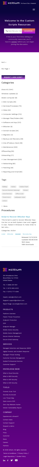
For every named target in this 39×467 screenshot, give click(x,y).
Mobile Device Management (12, 333)
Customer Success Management (14, 358)
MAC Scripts (7, 102)
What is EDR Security (10, 383)
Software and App (9, 122)
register (14, 42)
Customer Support (9, 364)
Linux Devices (7, 193)
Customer (6, 436)
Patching (6, 168)
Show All (5, 89)
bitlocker (10, 234)
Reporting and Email (10, 172)
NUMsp (4, 186)
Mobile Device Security (10, 330)
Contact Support (8, 423)
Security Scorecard (9, 394)
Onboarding (6, 155)
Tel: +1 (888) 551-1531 (10, 285)
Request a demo (8, 426)
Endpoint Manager (9, 326)
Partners (6, 445)
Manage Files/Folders (11, 118)
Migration (6, 135)
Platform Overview (9, 313)
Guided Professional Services (12, 361)
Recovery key (27, 234)
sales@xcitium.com (14, 297)
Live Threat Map (8, 398)
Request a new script (13, 77)
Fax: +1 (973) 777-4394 (11, 291)
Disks (4, 110)
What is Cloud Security (10, 373)
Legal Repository (9, 456)
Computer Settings (10, 114)
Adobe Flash (24, 186)
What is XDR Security (10, 379)
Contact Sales (7, 419)
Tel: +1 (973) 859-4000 (11, 288)
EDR (4, 323)
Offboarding (6, 151)
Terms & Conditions (9, 453)
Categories (8, 82)
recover (18, 234)
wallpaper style (20, 197)
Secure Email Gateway (10, 339)
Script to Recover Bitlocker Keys (16, 217)
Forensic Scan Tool (9, 391)
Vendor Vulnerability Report (12, 408)
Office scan (19, 193)
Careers (5, 442)
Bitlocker (6, 126)
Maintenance (7, 147)
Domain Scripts (8, 131)
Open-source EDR (9, 401)
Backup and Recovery (11, 139)
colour (4, 201)
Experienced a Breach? (11, 416)
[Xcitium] (20, 3)
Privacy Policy (23, 453)
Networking (7, 163)
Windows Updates (8, 94)
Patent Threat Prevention (11, 317)
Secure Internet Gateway (10, 190)
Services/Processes (10, 106)
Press (5, 432)
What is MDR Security (10, 376)
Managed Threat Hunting (11, 354)
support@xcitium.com (16, 300)
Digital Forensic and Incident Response (16, 351)
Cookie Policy (21, 456)
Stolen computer (8, 98)
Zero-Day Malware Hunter (11, 404)
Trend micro (6, 197)
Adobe (13, 186)
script (3, 234)
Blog (4, 429)
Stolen (25, 190)
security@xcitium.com (19, 304)
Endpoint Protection (10, 320)
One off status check (10, 143)
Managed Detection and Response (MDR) (17, 348)
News (5, 439)
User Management (9, 159)
